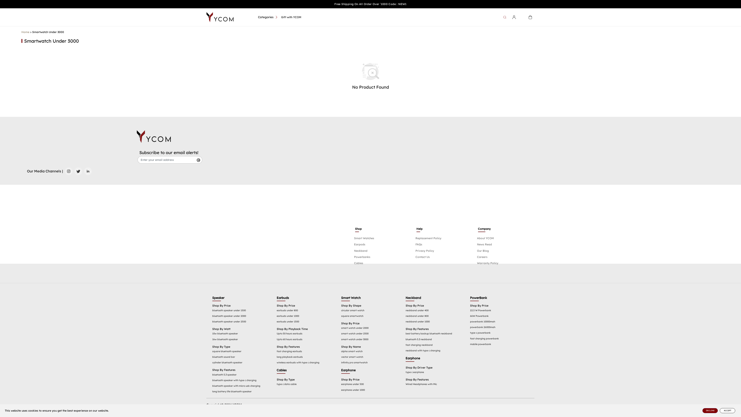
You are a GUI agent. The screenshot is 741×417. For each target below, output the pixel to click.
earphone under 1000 (353, 389)
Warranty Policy (487, 263)
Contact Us (422, 257)
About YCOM (485, 238)
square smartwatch (352, 315)
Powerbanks (362, 257)
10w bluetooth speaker (225, 333)
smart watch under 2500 (355, 333)
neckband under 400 (417, 310)
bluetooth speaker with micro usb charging (236, 385)
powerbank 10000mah (482, 321)
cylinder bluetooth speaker (227, 362)
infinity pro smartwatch (354, 362)
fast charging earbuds (289, 351)
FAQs (418, 244)
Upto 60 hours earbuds (289, 339)
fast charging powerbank (484, 338)
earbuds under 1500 (288, 321)
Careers (482, 257)
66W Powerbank (479, 315)
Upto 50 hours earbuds (289, 333)
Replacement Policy (428, 238)
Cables (358, 263)
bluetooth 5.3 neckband (419, 339)
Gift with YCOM (291, 17)
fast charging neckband (419, 344)
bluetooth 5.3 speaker (224, 374)
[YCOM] (219, 17)
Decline (710, 410)
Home (25, 32)
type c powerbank (480, 332)
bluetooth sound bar (223, 356)
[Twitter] (78, 171)
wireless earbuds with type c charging (298, 362)
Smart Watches (364, 238)
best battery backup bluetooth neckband (429, 333)
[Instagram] (69, 171)
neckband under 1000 (418, 321)
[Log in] (514, 17)
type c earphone (415, 372)
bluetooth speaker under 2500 (229, 321)
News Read (484, 244)
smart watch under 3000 (354, 339)
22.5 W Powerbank (480, 310)
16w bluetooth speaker (225, 339)
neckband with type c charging (423, 350)
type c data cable (287, 384)
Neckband (360, 251)
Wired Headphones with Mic (421, 384)
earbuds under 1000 (288, 315)
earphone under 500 (352, 384)
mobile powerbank (480, 344)
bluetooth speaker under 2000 (229, 315)
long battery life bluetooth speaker (232, 391)
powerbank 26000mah (482, 327)
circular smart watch (352, 310)
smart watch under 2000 (355, 327)
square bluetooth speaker (226, 351)
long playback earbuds (290, 356)
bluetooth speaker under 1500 (229, 310)
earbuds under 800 (287, 310)
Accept (727, 410)
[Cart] (530, 17)
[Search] (505, 17)
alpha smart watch (352, 351)
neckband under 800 (417, 315)
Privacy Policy (424, 251)
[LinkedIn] (88, 171)
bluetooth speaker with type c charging (234, 380)
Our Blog (483, 251)
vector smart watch (352, 356)
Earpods (359, 244)
